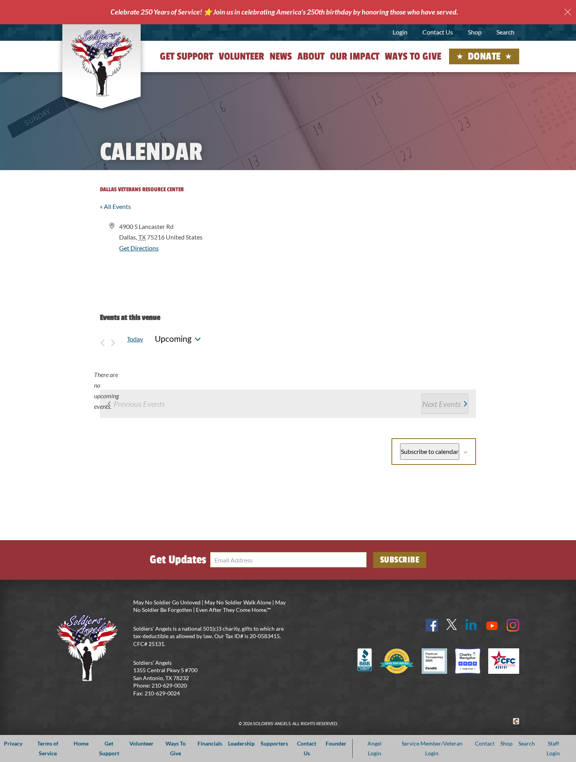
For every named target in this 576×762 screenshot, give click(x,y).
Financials (209, 743)
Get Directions (139, 248)
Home (81, 743)
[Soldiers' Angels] (101, 62)
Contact (484, 743)
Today (135, 339)
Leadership (241, 743)
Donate (484, 56)
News (281, 56)
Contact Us (437, 32)
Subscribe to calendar (429, 451)
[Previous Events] (102, 339)
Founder (336, 743)
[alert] (106, 390)
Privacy (13, 743)
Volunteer (241, 56)
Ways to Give (413, 56)
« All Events (115, 206)
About (310, 56)
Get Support (186, 56)
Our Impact (354, 56)
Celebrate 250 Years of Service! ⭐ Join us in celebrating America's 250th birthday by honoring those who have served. (284, 11)
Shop (475, 32)
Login (400, 32)
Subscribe (400, 560)
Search (505, 32)
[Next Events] (112, 339)
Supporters (274, 743)
